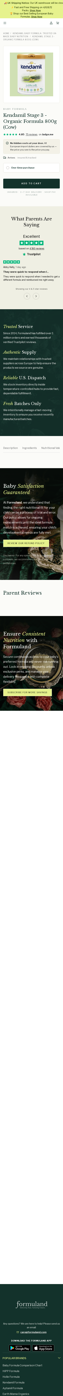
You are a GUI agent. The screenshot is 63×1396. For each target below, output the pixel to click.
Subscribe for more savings (27, 692)
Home (6, 33)
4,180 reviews (37, 248)
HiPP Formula (11, 1371)
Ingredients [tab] (29, 448)
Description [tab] (10, 448)
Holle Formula (11, 1376)
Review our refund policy (26, 543)
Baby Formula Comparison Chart (22, 1365)
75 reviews (31, 134)
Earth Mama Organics (16, 1394)
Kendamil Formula (13, 1382)
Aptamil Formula (13, 1388)
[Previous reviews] (27, 296)
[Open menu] (5, 23)
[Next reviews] (36, 296)
